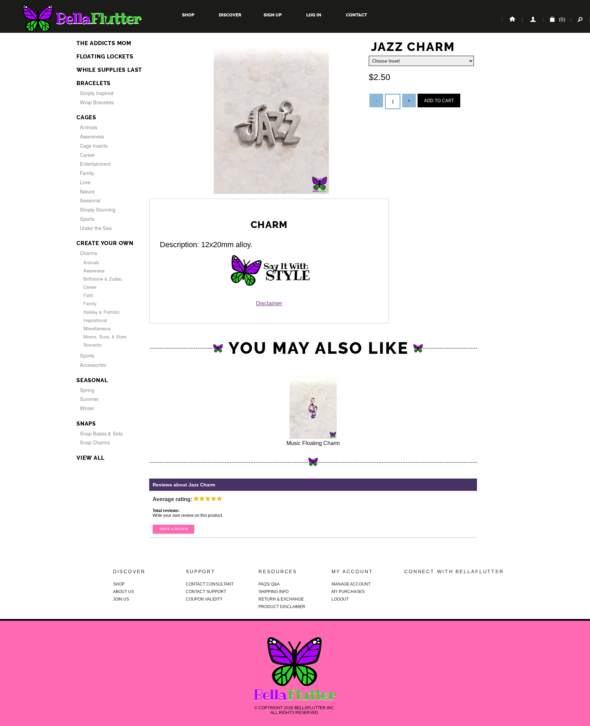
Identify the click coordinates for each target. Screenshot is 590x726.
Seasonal (90, 200)
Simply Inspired (96, 92)
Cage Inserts (94, 145)
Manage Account (351, 584)
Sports (87, 218)
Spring (87, 389)
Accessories (93, 364)
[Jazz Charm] (271, 192)
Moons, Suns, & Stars (104, 336)
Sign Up (272, 14)
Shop (188, 14)
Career (87, 154)
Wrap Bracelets (97, 102)
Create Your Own (105, 243)
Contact (356, 14)
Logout (340, 599)
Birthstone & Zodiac (102, 278)
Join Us (121, 599)
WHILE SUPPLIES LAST (109, 70)
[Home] (512, 19)
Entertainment (95, 163)
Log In (313, 14)
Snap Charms (95, 442)
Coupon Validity (204, 599)
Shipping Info (273, 591)
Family (87, 172)
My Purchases (348, 591)
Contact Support (206, 591)
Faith (88, 295)
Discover (230, 14)
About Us (123, 591)
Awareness (92, 136)
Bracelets (93, 83)
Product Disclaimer (281, 606)
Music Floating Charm (313, 443)
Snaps (86, 423)
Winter (87, 408)
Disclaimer (269, 303)
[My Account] (532, 19)
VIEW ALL (90, 458)
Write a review (173, 529)
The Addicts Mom (103, 43)
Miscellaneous (97, 328)
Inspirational (95, 320)
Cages (86, 117)
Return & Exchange (281, 599)
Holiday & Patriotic (101, 312)
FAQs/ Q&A (269, 584)
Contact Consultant (210, 584)
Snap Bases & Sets (101, 433)
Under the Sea (96, 227)
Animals (88, 127)
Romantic (92, 344)
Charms (88, 252)
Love (85, 182)
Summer (89, 398)
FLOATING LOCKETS (105, 56)
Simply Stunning (97, 209)
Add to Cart (439, 100)
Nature (87, 191)
